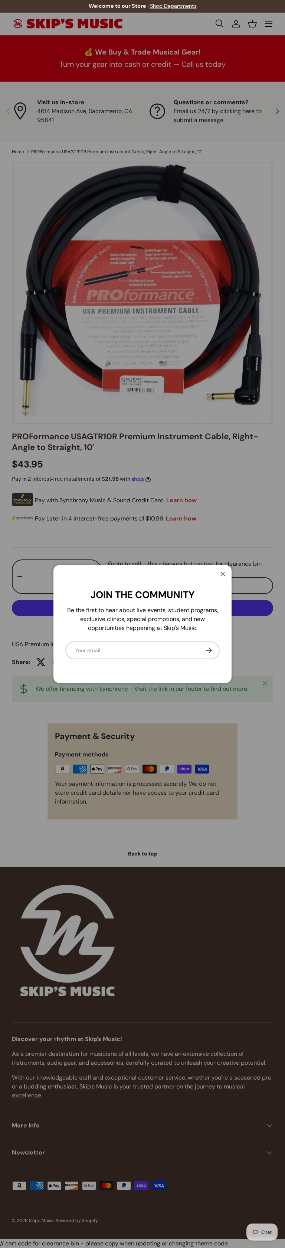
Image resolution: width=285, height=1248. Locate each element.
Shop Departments (53, 6)
